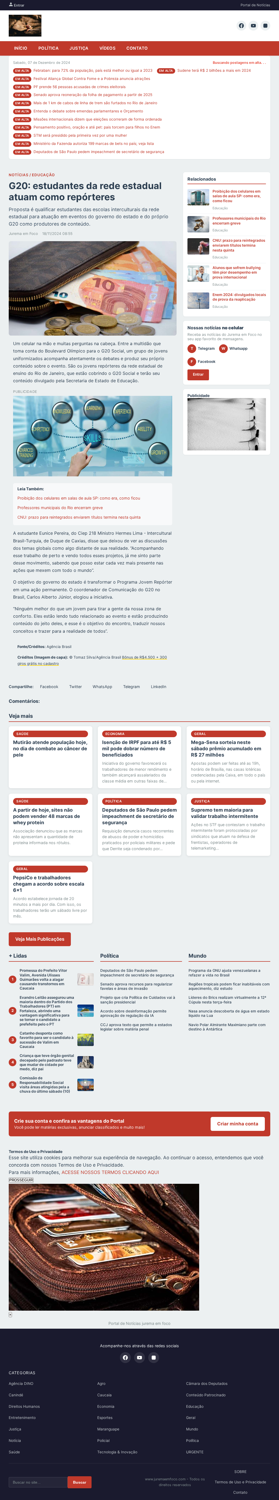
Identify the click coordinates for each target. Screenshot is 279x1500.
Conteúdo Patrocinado (206, 1395)
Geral (190, 1417)
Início (21, 48)
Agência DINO (21, 1383)
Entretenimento (22, 1417)
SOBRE (240, 1471)
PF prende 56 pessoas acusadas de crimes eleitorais (80, 87)
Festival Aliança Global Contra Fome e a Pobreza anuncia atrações (92, 78)
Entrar (18, 5)
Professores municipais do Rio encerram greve (60, 507)
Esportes (105, 1417)
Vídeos (107, 48)
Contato (137, 48)
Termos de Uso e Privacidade (240, 1482)
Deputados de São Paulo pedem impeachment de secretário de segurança (99, 152)
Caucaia (104, 1395)
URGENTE (195, 1452)
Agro (101, 1383)
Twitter (75, 686)
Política (48, 48)
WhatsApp (102, 686)
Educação (195, 1406)
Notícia (15, 1440)
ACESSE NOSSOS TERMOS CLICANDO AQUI (110, 1172)
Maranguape (108, 1429)
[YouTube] (253, 26)
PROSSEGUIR (21, 1180)
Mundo (192, 1429)
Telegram (131, 686)
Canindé (16, 1395)
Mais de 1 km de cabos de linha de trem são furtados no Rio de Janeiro (95, 103)
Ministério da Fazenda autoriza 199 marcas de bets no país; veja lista (94, 143)
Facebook (49, 686)
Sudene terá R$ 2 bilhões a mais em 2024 (214, 70)
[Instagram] (265, 26)
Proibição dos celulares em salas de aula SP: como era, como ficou (78, 498)
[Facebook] (241, 26)
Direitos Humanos (24, 1406)
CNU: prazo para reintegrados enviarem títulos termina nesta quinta (79, 517)
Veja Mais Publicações (39, 939)
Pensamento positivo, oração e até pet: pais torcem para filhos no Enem (97, 127)
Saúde (14, 1452)
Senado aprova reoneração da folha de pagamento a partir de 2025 (93, 94)
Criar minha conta (237, 1124)
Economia (105, 1406)
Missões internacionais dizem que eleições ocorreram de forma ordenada (98, 119)
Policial (103, 1440)
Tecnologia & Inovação (117, 1452)
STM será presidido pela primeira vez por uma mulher (80, 135)
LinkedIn (158, 686)
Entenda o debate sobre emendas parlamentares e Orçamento (88, 111)
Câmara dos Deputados (207, 1383)
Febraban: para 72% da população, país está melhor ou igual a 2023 (93, 70)
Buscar (79, 1482)
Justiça (78, 48)
